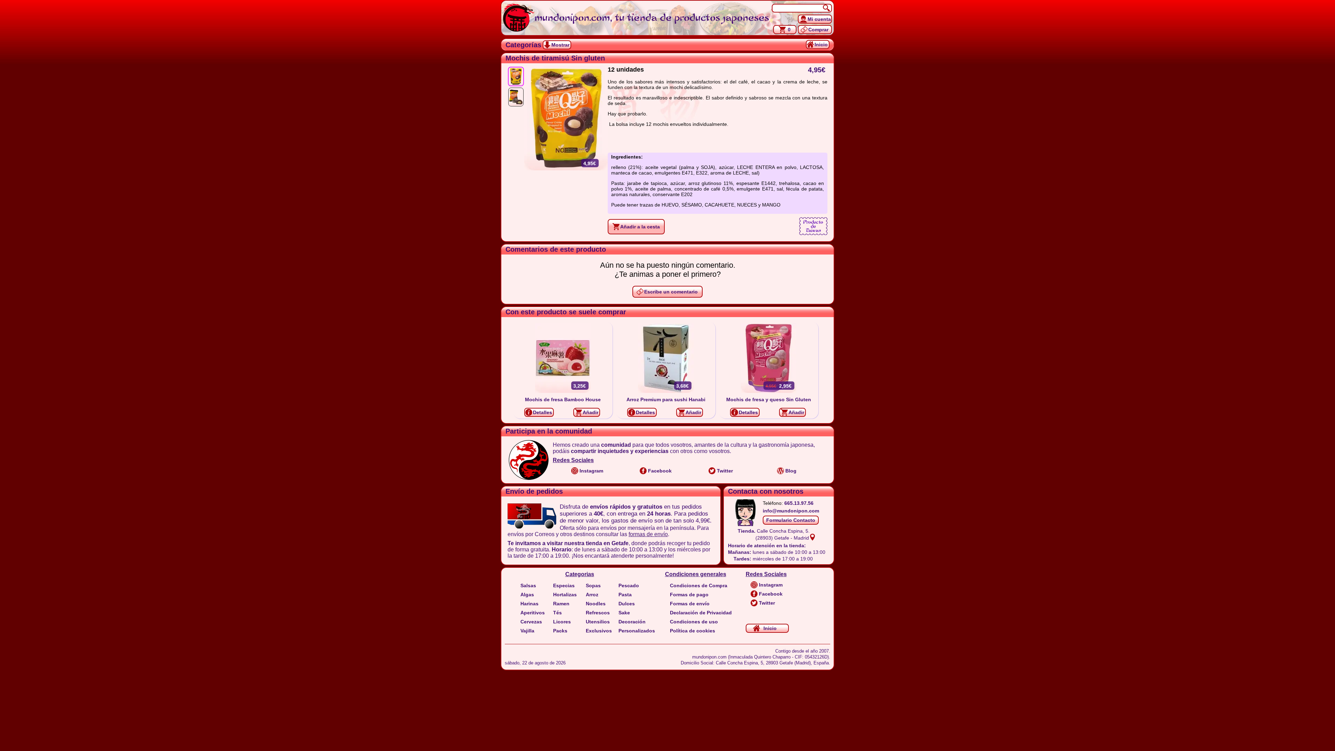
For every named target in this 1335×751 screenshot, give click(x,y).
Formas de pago (689, 594)
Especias (564, 585)
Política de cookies (692, 630)
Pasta (625, 594)
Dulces (626, 603)
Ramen (561, 603)
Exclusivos (599, 630)
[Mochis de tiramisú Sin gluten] (516, 76)
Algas (527, 594)
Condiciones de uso (694, 621)
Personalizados (636, 630)
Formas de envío (690, 603)
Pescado (628, 585)
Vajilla (527, 630)
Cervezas (531, 621)
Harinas (529, 603)
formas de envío (648, 534)
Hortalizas (565, 594)
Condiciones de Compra (698, 585)
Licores (562, 621)
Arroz (592, 594)
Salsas (528, 585)
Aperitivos (532, 612)
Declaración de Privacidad (701, 612)
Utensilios (598, 621)
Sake (624, 612)
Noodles (596, 603)
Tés (557, 612)
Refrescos (598, 612)
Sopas (593, 585)
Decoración (632, 621)
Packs (560, 630)
